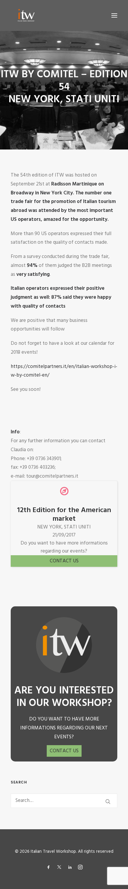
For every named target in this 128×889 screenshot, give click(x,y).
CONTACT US (64, 561)
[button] (114, 15)
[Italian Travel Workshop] (25, 15)
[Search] (64, 800)
